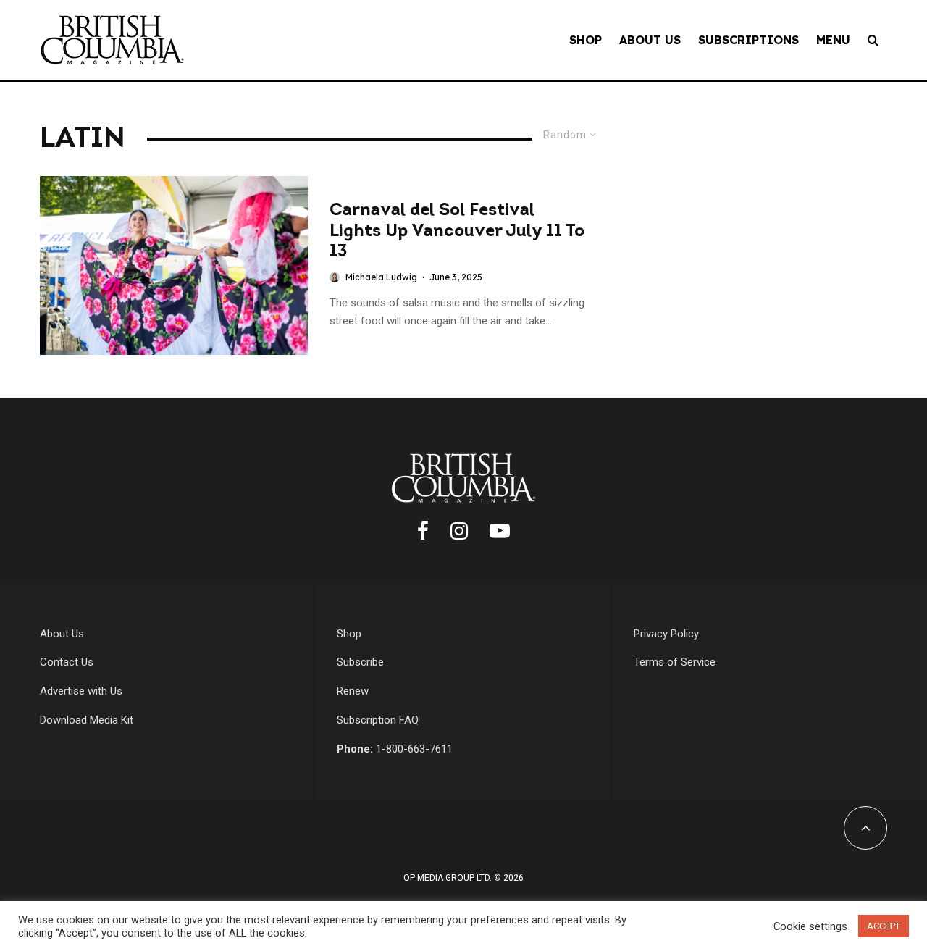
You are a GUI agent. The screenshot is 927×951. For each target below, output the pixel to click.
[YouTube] (500, 531)
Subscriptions (748, 40)
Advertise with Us (81, 690)
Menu (833, 40)
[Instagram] (459, 531)
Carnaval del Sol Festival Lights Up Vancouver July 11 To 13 (457, 231)
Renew (353, 690)
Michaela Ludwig (381, 277)
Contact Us (66, 662)
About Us (650, 40)
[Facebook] (423, 531)
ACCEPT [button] (883, 926)
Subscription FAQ (378, 719)
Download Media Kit (86, 719)
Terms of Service (675, 662)
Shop (585, 40)
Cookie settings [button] (810, 926)
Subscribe (360, 662)
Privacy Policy (666, 633)
